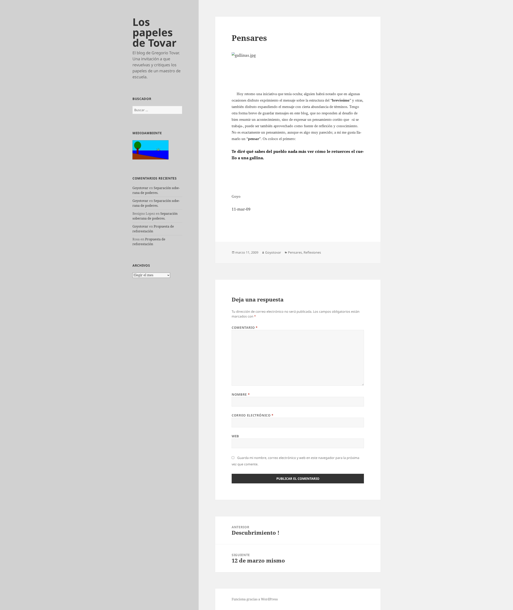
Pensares (295, 252)
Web (235, 436)
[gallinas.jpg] (298, 55)
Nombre (241, 394)
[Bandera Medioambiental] (150, 149)
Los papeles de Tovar (154, 32)
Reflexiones (312, 252)
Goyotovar (140, 188)
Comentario (245, 327)
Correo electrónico (253, 415)
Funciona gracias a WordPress (255, 599)
